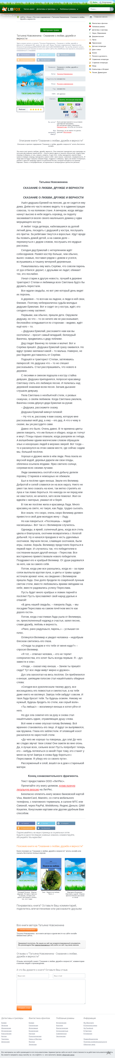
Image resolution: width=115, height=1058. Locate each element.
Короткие (59, 1025)
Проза (94, 40)
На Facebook (25, 55)
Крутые (4, 1036)
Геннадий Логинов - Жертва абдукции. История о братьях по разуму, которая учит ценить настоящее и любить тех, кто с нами (27, 895)
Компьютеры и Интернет (100, 69)
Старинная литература (100, 63)
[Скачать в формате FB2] (62, 109)
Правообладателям (91, 1039)
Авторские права (51, 30)
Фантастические (62, 1028)
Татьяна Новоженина (65, 74)
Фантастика (7, 15)
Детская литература (99, 46)
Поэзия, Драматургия (99, 72)
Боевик (4, 1023)
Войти (95, 2)
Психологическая (35, 1036)
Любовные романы (68, 9)
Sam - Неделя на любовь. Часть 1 (51, 893)
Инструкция (67, 132)
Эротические (61, 1036)
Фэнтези (32, 1042)
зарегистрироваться (42, 945)
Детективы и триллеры (46, 9)
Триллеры (5, 1039)
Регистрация (106, 2)
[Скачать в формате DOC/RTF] (66, 117)
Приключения (96, 43)
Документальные (98, 36)
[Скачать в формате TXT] (78, 109)
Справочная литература (100, 59)
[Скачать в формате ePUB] (70, 109)
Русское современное (65, 84)
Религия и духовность (99, 56)
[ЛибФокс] (11, 9)
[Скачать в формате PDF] (74, 117)
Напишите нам (62, 127)
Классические (6, 1033)
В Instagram (65, 55)
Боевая (31, 1023)
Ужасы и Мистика (35, 1039)
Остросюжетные (62, 1031)
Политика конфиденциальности (95, 1042)
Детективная (33, 1028)
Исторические (6, 1031)
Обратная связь (89, 1044)
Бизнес (94, 53)
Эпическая (33, 1044)
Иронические (6, 1028)
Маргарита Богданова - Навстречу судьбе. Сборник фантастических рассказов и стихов (75, 894)
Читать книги (29, 9)
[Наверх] (108, 1053)
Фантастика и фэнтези (99, 23)
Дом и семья (96, 49)
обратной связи (68, 1055)
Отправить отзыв (24, 1008)
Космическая (33, 1031)
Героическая (33, 1025)
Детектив (4, 1025)
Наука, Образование (99, 33)
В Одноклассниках (27, 60)
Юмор (94, 66)
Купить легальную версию (70, 100)
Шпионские (5, 1042)
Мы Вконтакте (45, 60)
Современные (61, 1033)
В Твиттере (44, 55)
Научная (32, 1033)
